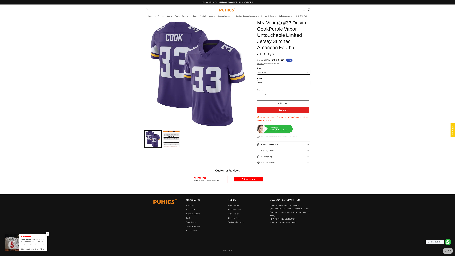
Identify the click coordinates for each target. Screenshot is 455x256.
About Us (190, 205)
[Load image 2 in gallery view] (171, 138)
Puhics (230, 250)
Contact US (190, 209)
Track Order (191, 222)
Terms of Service (193, 226)
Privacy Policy (233, 205)
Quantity (260, 90)
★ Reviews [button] (453, 130)
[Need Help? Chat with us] (448, 242)
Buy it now (283, 110)
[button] (147, 9)
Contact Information (236, 222)
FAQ (188, 218)
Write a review (248, 179)
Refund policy (191, 230)
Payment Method (193, 214)
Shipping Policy (234, 218)
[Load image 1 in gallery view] (153, 138)
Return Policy (233, 214)
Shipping (260, 63)
